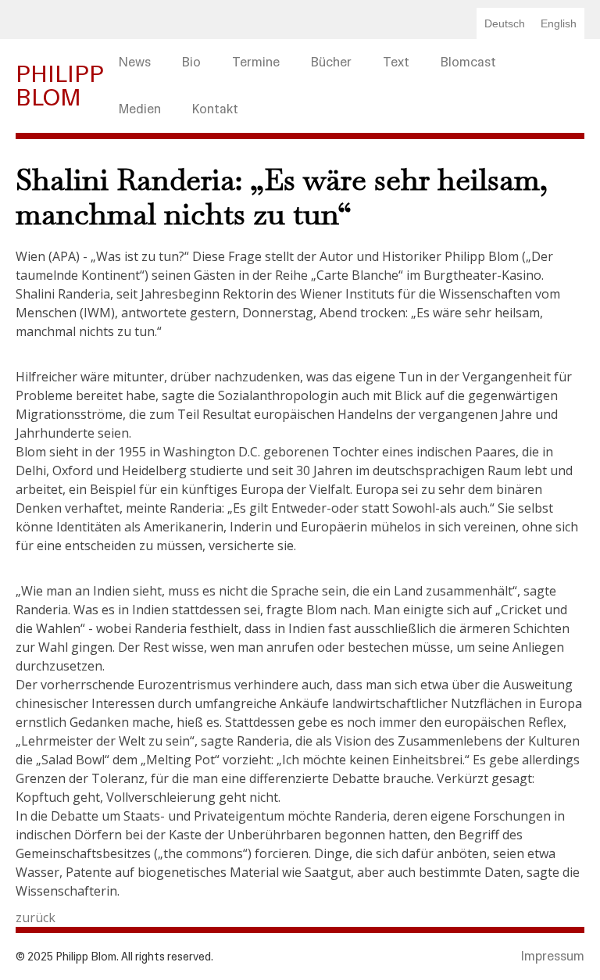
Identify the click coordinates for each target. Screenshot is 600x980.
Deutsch (504, 23)
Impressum (552, 956)
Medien (140, 109)
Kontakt (215, 109)
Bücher (331, 62)
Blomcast (468, 62)
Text (396, 62)
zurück (35, 917)
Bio (191, 62)
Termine (256, 62)
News (135, 62)
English (559, 23)
